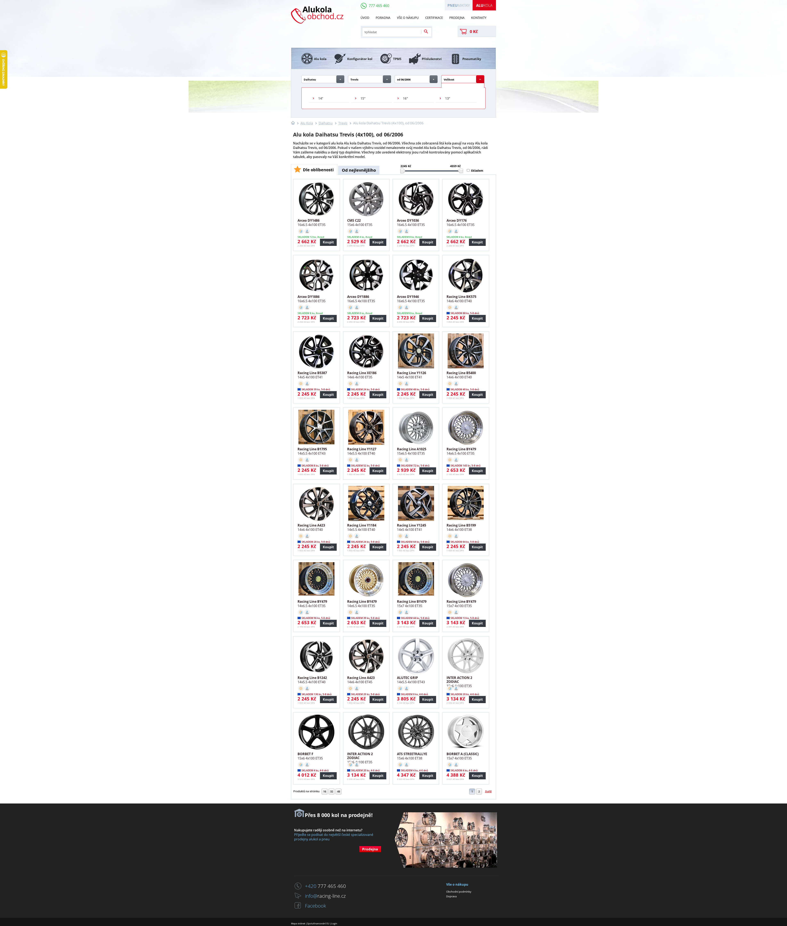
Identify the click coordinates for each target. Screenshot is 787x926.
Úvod (365, 18)
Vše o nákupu (408, 18)
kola (484, 5)
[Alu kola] (317, 28)
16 (324, 791)
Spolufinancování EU (318, 923)
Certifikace (434, 18)
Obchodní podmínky (458, 891)
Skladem (477, 170)
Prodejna (457, 18)
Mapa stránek (298, 923)
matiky (458, 5)
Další (488, 791)
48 (338, 791)
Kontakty (478, 18)
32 (331, 791)
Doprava (451, 896)
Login (334, 923)
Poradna (383, 18)
